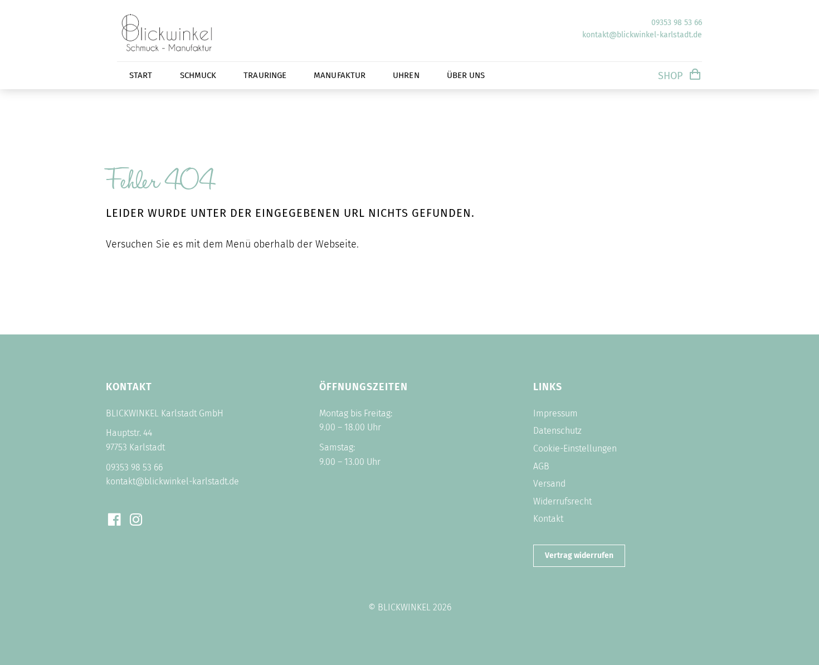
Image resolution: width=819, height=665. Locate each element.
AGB (541, 466)
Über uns (466, 75)
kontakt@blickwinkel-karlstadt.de (642, 35)
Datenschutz (557, 430)
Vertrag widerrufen (579, 555)
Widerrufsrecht (562, 501)
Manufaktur (339, 75)
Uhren (406, 75)
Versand (549, 483)
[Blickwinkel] (184, 53)
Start (141, 75)
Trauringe (264, 75)
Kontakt (548, 518)
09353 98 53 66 (676, 22)
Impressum (555, 413)
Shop (670, 76)
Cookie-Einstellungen (575, 448)
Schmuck (198, 75)
